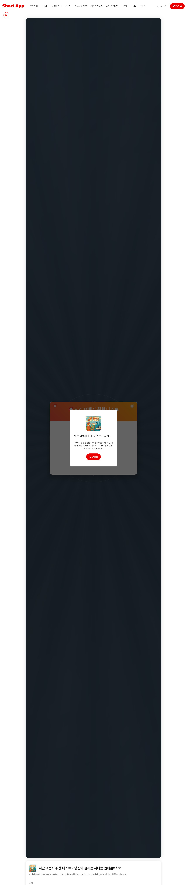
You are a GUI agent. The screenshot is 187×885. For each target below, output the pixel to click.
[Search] (6, 15)
